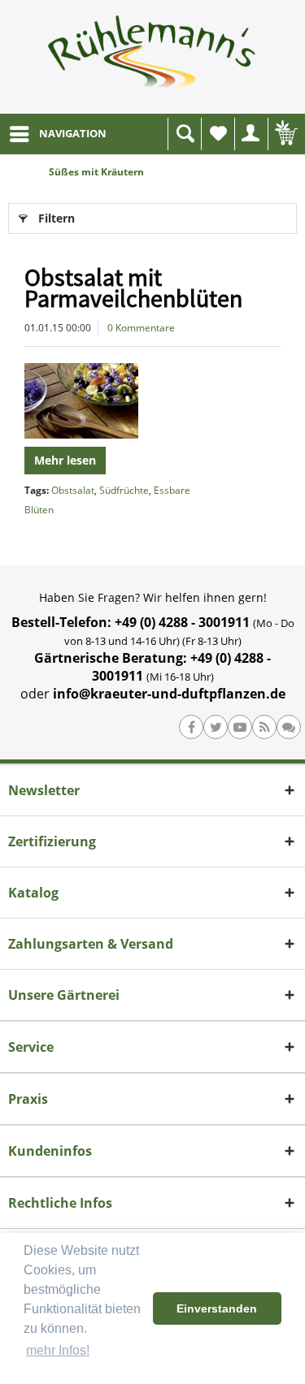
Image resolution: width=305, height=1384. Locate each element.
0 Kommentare (141, 328)
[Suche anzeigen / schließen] (184, 134)
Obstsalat (72, 490)
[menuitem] (57, 134)
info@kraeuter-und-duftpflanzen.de (169, 694)
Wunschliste (218, 134)
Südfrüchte (124, 490)
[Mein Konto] (251, 134)
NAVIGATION (73, 133)
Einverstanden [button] (216, 1308)
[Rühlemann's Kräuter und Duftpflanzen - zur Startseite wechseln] (152, 57)
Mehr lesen (65, 460)
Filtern (56, 218)
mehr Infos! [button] (57, 1350)
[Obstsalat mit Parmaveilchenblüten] (152, 401)
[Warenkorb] (284, 134)
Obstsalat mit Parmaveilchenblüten (133, 288)
